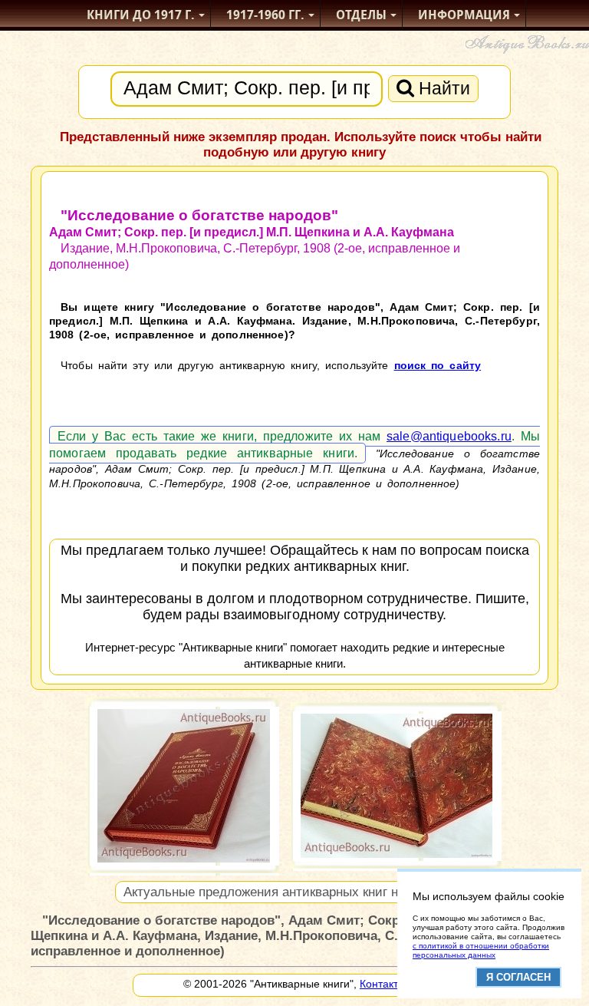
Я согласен (518, 977)
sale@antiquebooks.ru (449, 436)
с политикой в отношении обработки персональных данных (481, 950)
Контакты (383, 984)
